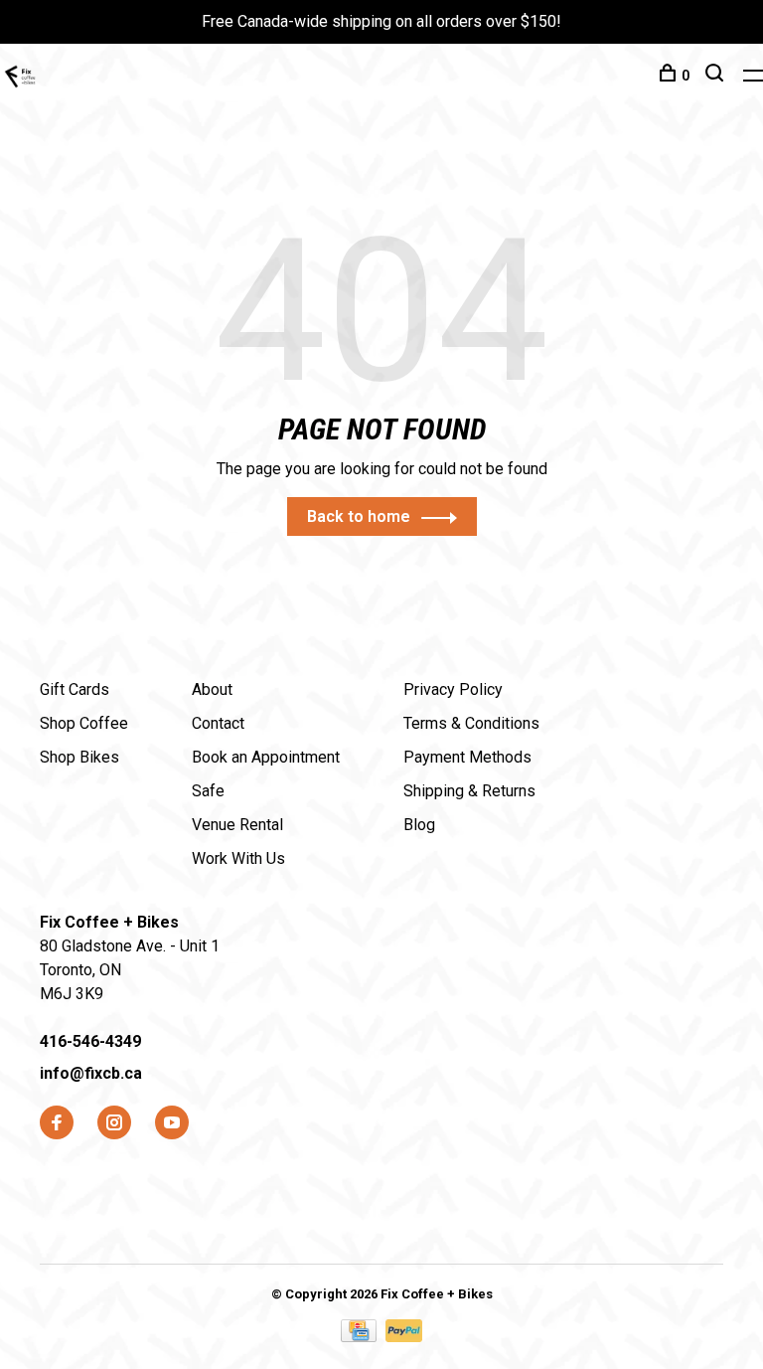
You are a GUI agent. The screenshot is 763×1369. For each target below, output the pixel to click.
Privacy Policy (453, 689)
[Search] (716, 76)
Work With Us (238, 858)
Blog (419, 824)
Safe (208, 790)
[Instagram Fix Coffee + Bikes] (114, 1123)
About (212, 689)
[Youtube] (172, 1123)
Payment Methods (467, 757)
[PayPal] (403, 1336)
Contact (218, 723)
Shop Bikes (79, 757)
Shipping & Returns (469, 790)
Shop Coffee (84, 723)
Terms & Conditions (471, 723)
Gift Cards (74, 689)
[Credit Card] (361, 1336)
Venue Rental (237, 824)
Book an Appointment (266, 757)
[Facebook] (57, 1123)
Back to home (358, 516)
